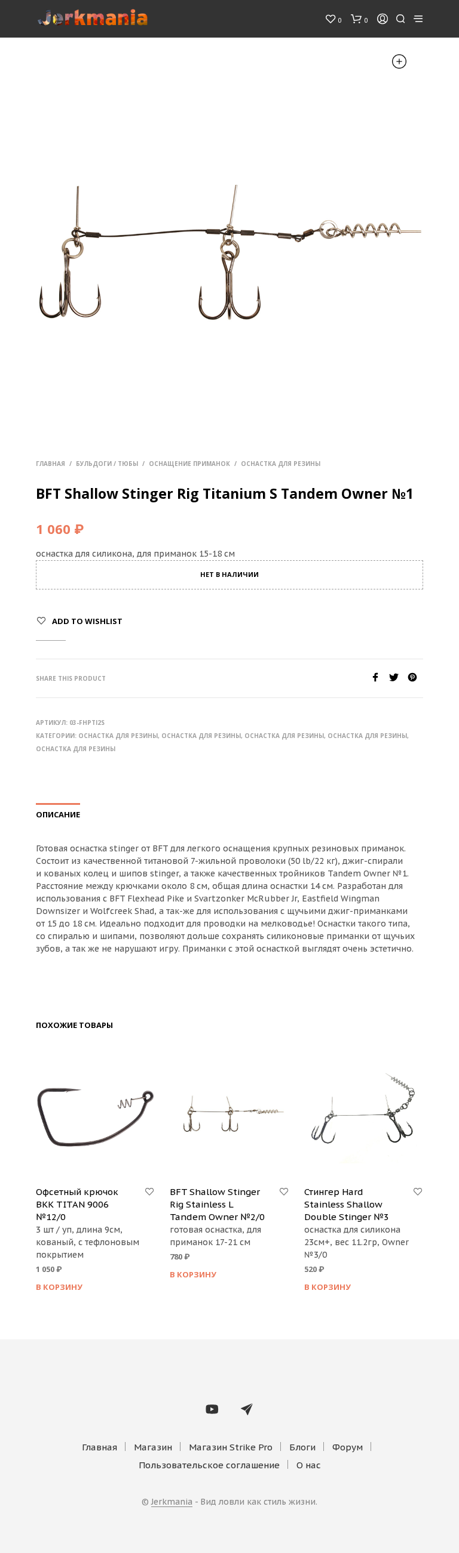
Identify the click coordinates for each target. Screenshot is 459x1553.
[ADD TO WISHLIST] (149, 1192)
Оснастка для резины (280, 463)
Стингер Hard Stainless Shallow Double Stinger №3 (346, 1204)
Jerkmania (171, 1502)
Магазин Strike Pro (231, 1447)
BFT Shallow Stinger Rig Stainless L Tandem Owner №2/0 (217, 1204)
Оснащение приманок (189, 463)
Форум (347, 1447)
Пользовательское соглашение (209, 1465)
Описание (58, 814)
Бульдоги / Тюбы (107, 463)
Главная (50, 463)
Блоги (302, 1447)
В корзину (59, 1287)
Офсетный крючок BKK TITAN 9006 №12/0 (77, 1204)
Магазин (153, 1447)
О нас (308, 1465)
